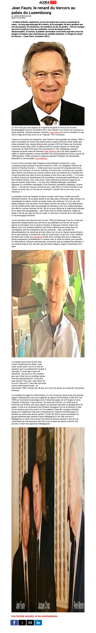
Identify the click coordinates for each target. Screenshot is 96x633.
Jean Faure (54, 132)
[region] (65, 371)
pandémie (37, 237)
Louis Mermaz (41, 158)
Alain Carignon (50, 151)
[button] (14, 622)
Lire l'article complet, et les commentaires (35, 616)
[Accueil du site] (48, 4)
